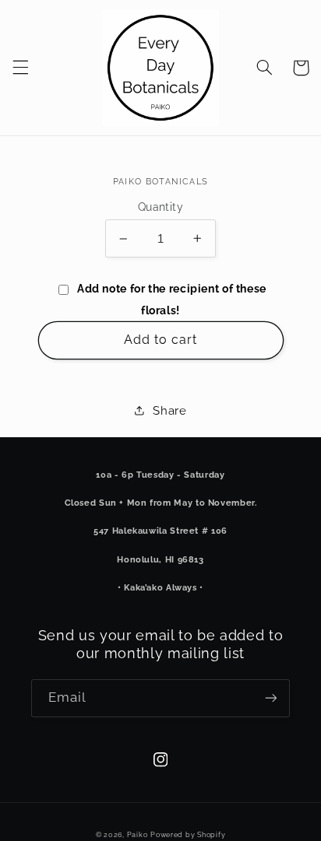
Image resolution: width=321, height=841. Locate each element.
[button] (20, 68)
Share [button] (169, 410)
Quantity (160, 207)
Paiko (137, 835)
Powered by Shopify (187, 835)
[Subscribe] (271, 698)
